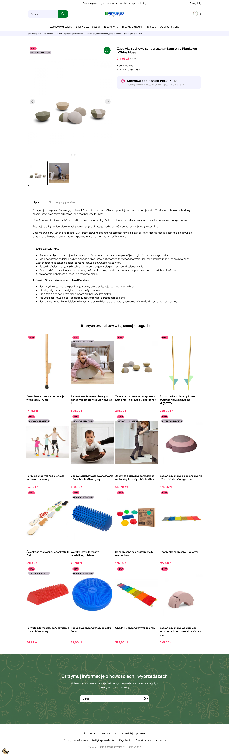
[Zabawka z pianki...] (153, 426)
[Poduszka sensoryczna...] (108, 578)
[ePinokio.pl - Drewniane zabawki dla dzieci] (114, 14)
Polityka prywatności (103, 740)
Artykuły (161, 740)
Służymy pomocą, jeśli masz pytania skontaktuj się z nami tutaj (114, 3)
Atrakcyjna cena (169, 26)
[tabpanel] (70, 101)
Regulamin (125, 740)
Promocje (89, 733)
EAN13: (121, 69)
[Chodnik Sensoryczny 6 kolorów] (197, 502)
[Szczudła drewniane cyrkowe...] (197, 347)
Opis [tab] (36, 202)
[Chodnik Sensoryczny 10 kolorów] (153, 578)
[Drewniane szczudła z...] (64, 347)
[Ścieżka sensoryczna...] (64, 502)
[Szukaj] (63, 14)
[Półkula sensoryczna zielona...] (64, 426)
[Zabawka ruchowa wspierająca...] (108, 347)
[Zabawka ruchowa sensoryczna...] (153, 347)
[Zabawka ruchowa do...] (108, 426)
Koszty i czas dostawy (76, 740)
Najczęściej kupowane (132, 733)
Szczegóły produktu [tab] (64, 202)
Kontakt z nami (143, 740)
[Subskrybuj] (146, 699)
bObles (129, 65)
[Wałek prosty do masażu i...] (108, 502)
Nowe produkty (107, 733)
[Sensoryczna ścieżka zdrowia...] (153, 502)
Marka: (121, 65)
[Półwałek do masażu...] (64, 578)
